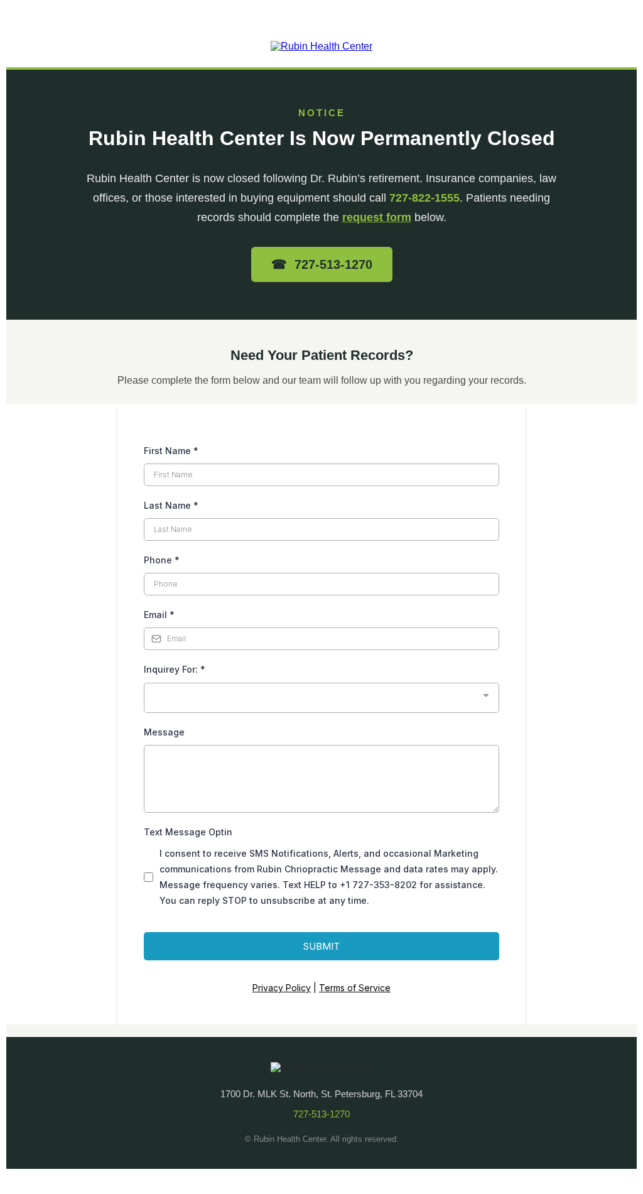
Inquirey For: (174, 669)
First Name (171, 450)
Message (164, 732)
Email (159, 614)
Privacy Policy (281, 987)
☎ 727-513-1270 (321, 264)
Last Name (171, 505)
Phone (162, 560)
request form (376, 217)
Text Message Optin (188, 832)
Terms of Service (355, 987)
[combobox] (321, 698)
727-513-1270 (321, 1114)
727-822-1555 (424, 198)
